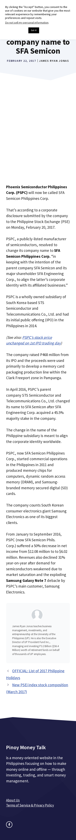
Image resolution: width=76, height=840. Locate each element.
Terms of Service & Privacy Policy (30, 805)
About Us (13, 800)
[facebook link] (9, 824)
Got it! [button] (34, 30)
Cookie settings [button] (15, 30)
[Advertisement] (38, 138)
